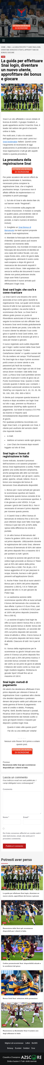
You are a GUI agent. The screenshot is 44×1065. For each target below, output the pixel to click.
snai (3, 57)
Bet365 (34, 1043)
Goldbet (26, 1048)
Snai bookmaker (10, 142)
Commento (7, 789)
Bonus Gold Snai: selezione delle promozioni (20, 998)
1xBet (27, 1043)
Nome (6, 817)
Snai (33, 1048)
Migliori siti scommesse (14, 1043)
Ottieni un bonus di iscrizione (21, 27)
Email (26, 817)
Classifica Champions (11, 1057)
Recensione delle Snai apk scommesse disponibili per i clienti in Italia (19, 765)
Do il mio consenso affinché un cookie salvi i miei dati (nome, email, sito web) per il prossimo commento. (22, 836)
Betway (10, 1048)
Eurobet (18, 1048)
